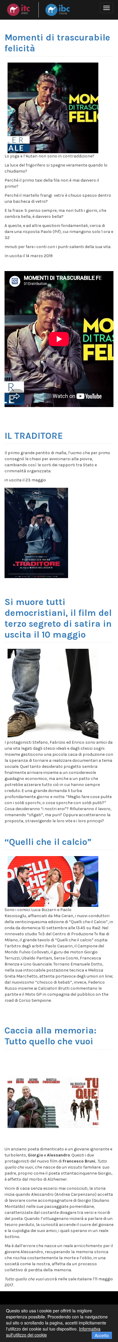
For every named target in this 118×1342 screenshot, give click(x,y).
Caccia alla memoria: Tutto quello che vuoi (51, 1036)
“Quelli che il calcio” (48, 841)
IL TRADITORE (34, 435)
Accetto (102, 1335)
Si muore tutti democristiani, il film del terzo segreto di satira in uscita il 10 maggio (58, 618)
